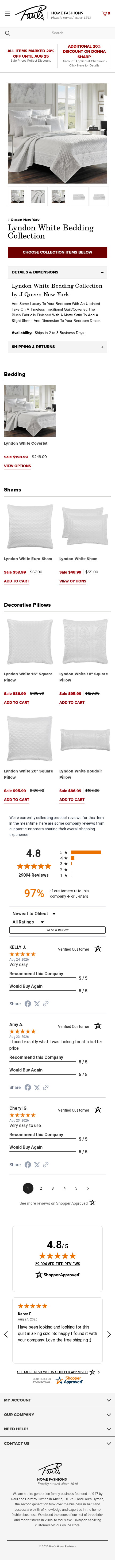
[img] (57, 1255)
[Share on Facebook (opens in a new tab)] (28, 1004)
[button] (57, 272)
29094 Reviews (37, 875)
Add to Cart (16, 581)
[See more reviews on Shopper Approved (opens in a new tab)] (46, 1004)
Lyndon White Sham (78, 559)
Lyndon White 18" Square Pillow (83, 677)
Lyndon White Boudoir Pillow (80, 774)
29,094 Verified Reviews (57, 1264)
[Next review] (109, 1335)
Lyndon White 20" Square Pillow (28, 774)
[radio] (83, 852)
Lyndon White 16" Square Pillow (28, 677)
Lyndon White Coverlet (25, 443)
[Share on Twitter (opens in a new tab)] (37, 1004)
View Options (17, 466)
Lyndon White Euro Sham (28, 559)
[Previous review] (6, 1335)
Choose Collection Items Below (57, 252)
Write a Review (57, 930)
